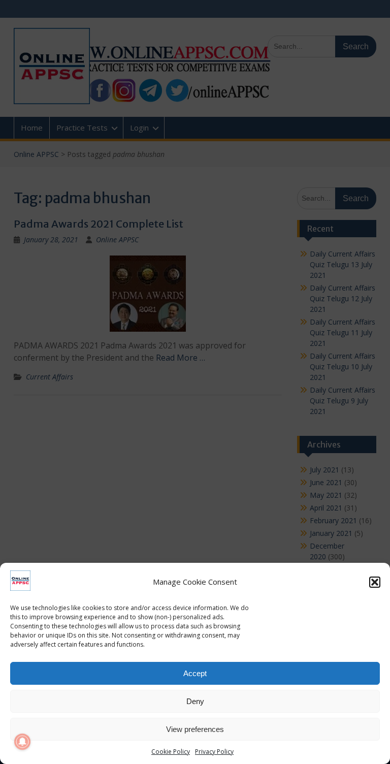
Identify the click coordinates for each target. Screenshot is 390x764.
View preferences (195, 729)
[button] (375, 582)
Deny (195, 701)
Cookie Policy (170, 751)
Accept (195, 673)
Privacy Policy (214, 751)
